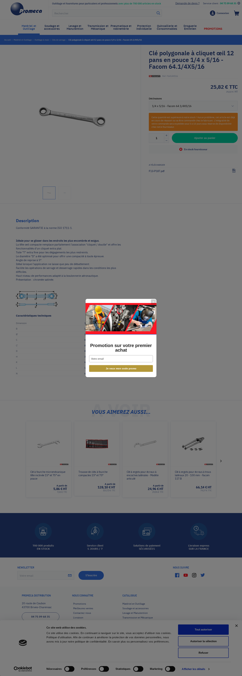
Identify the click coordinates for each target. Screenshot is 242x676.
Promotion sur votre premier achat (121, 347)
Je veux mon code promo (121, 368)
